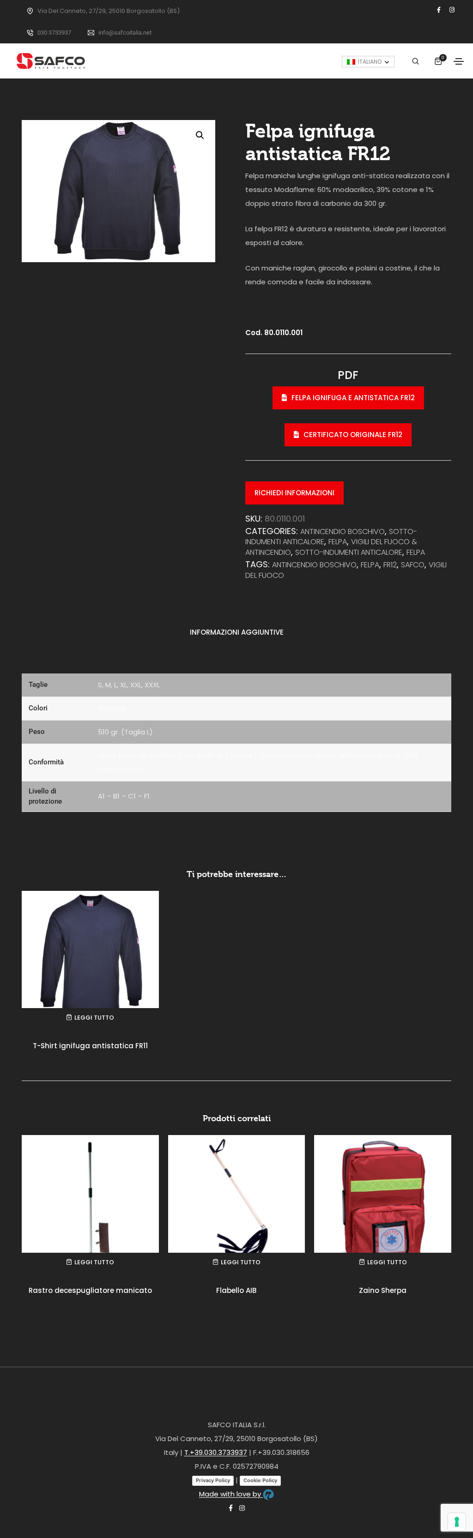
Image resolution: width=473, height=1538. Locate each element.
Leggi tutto (94, 1017)
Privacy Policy (213, 1480)
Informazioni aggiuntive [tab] (237, 632)
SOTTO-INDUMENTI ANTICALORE (348, 552)
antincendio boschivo (314, 564)
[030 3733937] (30, 33)
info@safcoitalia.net (125, 32)
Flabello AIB (236, 1290)
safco (412, 564)
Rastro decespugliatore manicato (90, 1290)
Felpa (337, 541)
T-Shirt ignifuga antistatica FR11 (90, 1046)
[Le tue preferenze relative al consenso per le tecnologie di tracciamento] (457, 1522)
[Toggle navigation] (459, 61)
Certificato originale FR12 (352, 434)
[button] (200, 135)
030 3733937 (54, 32)
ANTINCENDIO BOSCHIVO (342, 531)
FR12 (390, 564)
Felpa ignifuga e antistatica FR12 (353, 398)
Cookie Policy (260, 1480)
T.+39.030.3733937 (215, 1452)
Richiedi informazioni (294, 493)
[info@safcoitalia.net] (91, 33)
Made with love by (231, 1494)
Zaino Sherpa (382, 1290)
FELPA (370, 564)
